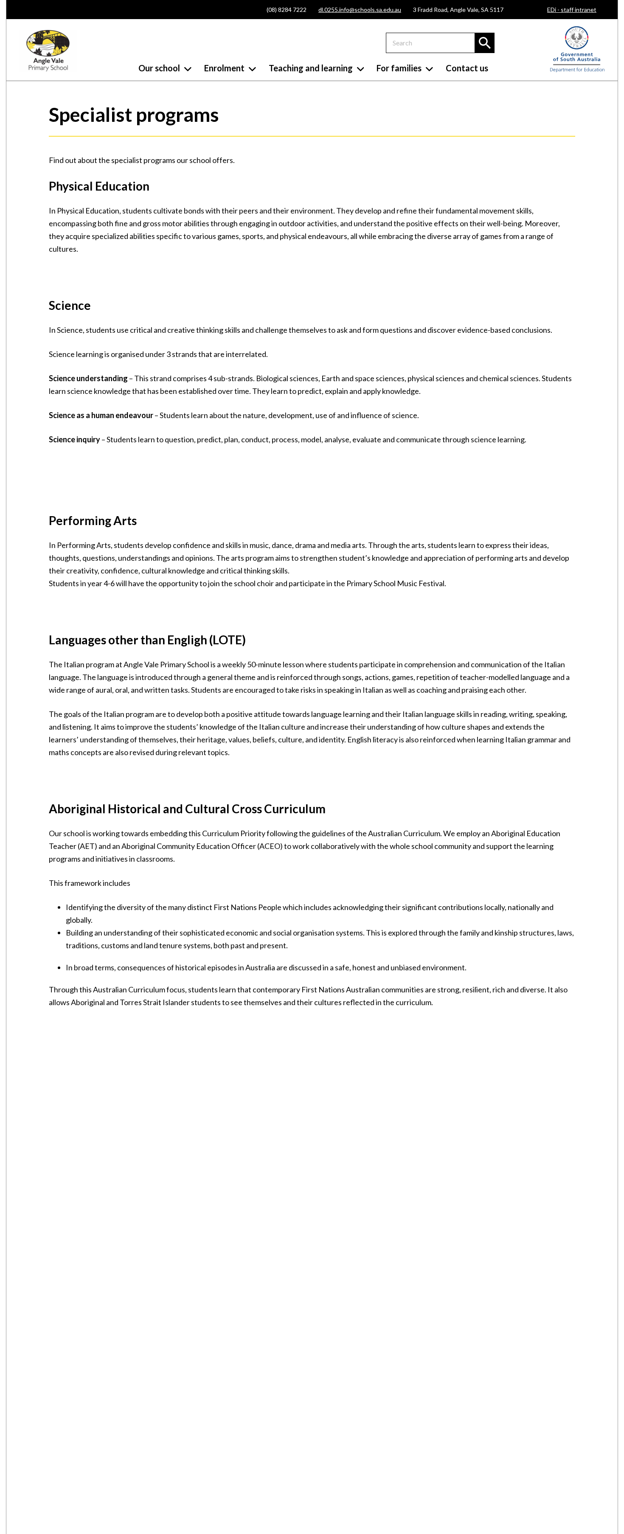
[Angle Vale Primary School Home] (48, 51)
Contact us (467, 68)
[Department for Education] (577, 70)
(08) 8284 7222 (286, 9)
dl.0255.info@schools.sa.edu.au (359, 9)
